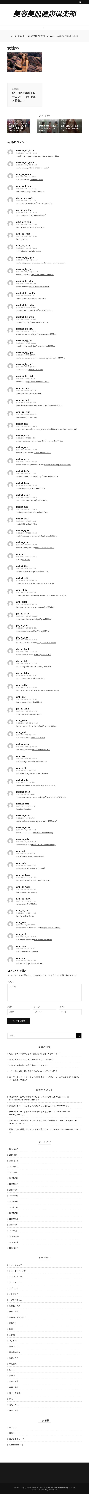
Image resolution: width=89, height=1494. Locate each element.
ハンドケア (13, 1294)
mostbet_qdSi (22, 839)
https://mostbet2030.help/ (46, 821)
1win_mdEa (21, 685)
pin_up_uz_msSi (24, 198)
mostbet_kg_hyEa (25, 257)
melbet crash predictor (44, 548)
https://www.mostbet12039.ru (43, 346)
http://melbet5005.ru (48, 536)
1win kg (24, 239)
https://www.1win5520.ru (52, 405)
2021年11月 (13, 1178)
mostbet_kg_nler (24, 281)
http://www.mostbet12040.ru (37, 382)
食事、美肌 (13, 1410)
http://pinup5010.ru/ (41, 631)
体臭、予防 (13, 1311)
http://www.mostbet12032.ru (42, 275)
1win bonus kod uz (38, 738)
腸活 (11, 1399)
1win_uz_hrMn (23, 186)
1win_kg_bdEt (23, 233)
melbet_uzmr (23, 542)
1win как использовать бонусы (48, 690)
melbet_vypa (22, 530)
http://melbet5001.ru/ (41, 750)
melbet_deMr (23, 495)
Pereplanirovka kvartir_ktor (22, 1100)
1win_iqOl (21, 934)
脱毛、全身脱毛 (15, 120)
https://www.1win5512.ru (47, 726)
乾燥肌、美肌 (66, 120)
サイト (62, 1007)
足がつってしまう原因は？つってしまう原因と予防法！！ (33, 1120)
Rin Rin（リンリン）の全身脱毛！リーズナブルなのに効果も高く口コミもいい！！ (18, 127)
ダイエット (43, 120)
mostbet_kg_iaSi (24, 340)
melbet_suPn (22, 447)
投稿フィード (14, 1433)
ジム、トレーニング (25, 36)
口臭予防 (13, 1323)
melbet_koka (22, 483)
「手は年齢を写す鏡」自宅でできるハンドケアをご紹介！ (33, 1071)
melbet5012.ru (39, 488)
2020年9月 (13, 1248)
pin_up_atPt (22, 625)
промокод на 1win (35, 393)
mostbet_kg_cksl (24, 376)
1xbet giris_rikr (23, 221)
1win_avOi (21, 696)
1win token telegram (41, 773)
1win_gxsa (21, 946)
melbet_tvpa (22, 506)
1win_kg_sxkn (23, 411)
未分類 (12, 1334)
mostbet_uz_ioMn (25, 150)
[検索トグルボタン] (80, 2)
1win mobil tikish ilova (41, 880)
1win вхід (26, 560)
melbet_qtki (22, 780)
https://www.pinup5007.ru (41, 203)
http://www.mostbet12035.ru (37, 322)
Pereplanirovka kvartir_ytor (65, 1129)
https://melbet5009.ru (40, 571)
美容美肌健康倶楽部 (44, 13)
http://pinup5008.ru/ (37, 215)
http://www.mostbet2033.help (43, 845)
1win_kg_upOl (23, 898)
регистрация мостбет (38, 298)
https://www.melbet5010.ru (52, 441)
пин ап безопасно (35, 714)
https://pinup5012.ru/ (42, 655)
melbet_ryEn (22, 459)
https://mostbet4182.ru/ (39, 168)
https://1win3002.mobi (35, 856)
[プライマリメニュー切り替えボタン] (44, 27)
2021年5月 (13, 1213)
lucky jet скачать (35, 251)
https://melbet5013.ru (39, 500)
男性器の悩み (14, 1352)
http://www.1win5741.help (50, 928)
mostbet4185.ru (52, 156)
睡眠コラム (13, 1358)
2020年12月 (14, 1236)
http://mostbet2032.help (43, 833)
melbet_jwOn (22, 471)
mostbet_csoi (22, 803)
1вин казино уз (32, 892)
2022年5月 (13, 1166)
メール (36, 1007)
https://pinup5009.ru (43, 619)
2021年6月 (13, 1207)
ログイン (13, 1427)
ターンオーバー (15, 1282)
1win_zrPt (21, 768)
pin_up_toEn (22, 673)
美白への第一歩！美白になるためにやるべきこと (69, 128)
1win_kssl (20, 756)
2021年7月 (13, 1201)
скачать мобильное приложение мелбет (57, 465)
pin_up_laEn (22, 708)
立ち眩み (13, 1364)
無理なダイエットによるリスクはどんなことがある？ (47, 128)
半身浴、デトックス (17, 1317)
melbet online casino (42, 453)
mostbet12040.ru (36, 370)
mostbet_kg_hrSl (24, 328)
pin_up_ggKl (22, 637)
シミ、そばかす (15, 1265)
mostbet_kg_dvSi (24, 269)
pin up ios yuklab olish (42, 666)
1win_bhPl (21, 851)
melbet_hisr (22, 423)
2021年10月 (13, 1184)
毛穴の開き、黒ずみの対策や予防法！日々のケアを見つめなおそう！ (38, 1097)
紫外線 (12, 1375)
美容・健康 (13, 1381)
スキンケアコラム (16, 1276)
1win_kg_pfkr (23, 388)
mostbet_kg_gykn (25, 316)
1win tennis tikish (36, 180)
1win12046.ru (32, 904)
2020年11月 (13, 1242)
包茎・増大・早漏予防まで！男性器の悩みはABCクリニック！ (35, 1053)
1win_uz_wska (23, 886)
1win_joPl (20, 554)
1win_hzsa (21, 922)
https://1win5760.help (34, 963)
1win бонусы (29, 916)
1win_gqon (21, 720)
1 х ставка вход (32, 417)
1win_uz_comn (23, 174)
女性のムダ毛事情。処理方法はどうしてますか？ (29, 1065)
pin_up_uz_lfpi (23, 210)
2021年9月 (13, 1190)
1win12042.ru (49, 607)
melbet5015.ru (31, 524)
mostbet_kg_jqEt (24, 352)
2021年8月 (13, 1195)
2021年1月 (13, 1230)
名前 (9, 1007)
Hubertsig (60, 1105)
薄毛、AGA (14, 1404)
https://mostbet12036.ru (42, 310)
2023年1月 (13, 1155)
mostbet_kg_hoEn (25, 305)
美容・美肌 (13, 1387)
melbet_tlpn (22, 566)
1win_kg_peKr (23, 400)
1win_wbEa (21, 590)
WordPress (53, 1490)
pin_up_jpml (22, 649)
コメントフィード (16, 1439)
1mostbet (28, 809)
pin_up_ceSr (22, 613)
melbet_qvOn (23, 435)
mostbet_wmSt (23, 827)
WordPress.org (16, 1444)
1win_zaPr (21, 863)
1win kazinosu (32, 951)
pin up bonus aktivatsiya (46, 643)
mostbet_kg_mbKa (25, 293)
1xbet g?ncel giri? (37, 227)
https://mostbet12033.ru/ (39, 286)
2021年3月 (13, 1224)
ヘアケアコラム (15, 1300)
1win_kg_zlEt (22, 910)
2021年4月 (13, 1219)
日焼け (12, 1329)
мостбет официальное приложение (53, 263)
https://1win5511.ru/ (34, 702)
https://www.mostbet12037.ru (44, 334)
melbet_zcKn (22, 518)
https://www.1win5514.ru (37, 761)
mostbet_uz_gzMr (25, 162)
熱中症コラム (14, 1346)
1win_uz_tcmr (23, 875)
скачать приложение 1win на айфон (53, 595)
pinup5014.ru (40, 678)
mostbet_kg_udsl (24, 364)
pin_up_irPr (22, 661)
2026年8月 (13, 1149)
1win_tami (21, 958)
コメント (11, 981)
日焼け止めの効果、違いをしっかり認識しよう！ (29, 1129)
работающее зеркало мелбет (45, 785)
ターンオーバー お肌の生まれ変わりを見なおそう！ (31, 1111)
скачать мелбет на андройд (44, 583)
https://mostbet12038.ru (55, 358)
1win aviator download (43, 940)
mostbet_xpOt (23, 791)
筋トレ (12, 1369)
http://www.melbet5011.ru (48, 476)
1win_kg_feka (23, 245)
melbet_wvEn (22, 744)
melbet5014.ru (42, 512)
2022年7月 (13, 1161)
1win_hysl (21, 732)
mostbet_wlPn (23, 815)
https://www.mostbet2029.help (53, 797)
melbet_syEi (22, 578)
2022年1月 (13, 1172)
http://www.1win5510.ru (36, 191)
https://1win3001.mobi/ (36, 868)
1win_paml (21, 601)
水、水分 (13, 1340)
